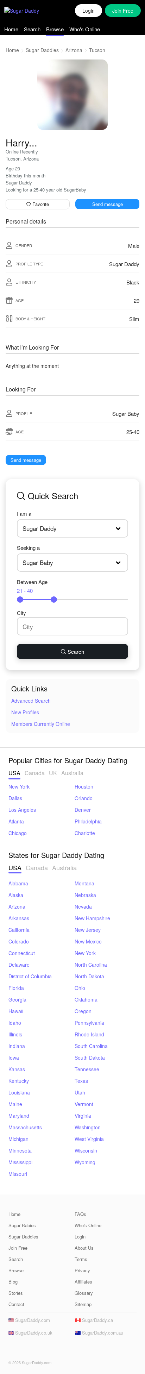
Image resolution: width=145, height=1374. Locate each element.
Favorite (40, 204)
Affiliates (83, 1281)
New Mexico (88, 941)
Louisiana (19, 1092)
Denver (83, 809)
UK (53, 773)
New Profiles (25, 712)
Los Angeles (22, 809)
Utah (80, 1092)
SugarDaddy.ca (97, 1320)
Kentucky (18, 1080)
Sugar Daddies (42, 50)
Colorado (18, 941)
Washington (88, 1127)
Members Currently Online (40, 723)
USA (14, 773)
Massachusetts (25, 1127)
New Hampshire (92, 918)
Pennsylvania (89, 1022)
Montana (84, 883)
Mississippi (20, 1162)
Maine (15, 1104)
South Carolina (91, 1045)
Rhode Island (89, 1034)
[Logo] (28, 10)
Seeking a (28, 547)
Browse (55, 29)
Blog (13, 1281)
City (21, 612)
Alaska (15, 894)
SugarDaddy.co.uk (33, 1332)
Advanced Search (31, 700)
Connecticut (21, 952)
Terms (81, 1259)
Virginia (83, 1115)
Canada (35, 773)
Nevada (83, 906)
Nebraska (85, 894)
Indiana (16, 1045)
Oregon (83, 1011)
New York (19, 786)
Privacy (82, 1270)
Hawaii (15, 1011)
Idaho (14, 1022)
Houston (84, 786)
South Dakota (90, 1057)
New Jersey (88, 929)
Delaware (19, 964)
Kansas (16, 1069)
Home (11, 29)
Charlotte (85, 832)
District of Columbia (30, 976)
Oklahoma (86, 999)
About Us (84, 1247)
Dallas (15, 798)
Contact (16, 1304)
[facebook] (12, 1349)
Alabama (18, 883)
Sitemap (83, 1304)
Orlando (84, 798)
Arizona (73, 50)
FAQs (80, 1214)
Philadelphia (88, 821)
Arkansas (18, 918)
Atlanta (16, 821)
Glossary (84, 1293)
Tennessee (87, 1069)
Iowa (13, 1057)
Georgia (17, 999)
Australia (72, 773)
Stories (15, 1293)
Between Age (32, 586)
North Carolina (91, 964)
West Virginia (89, 1138)
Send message (107, 204)
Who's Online (84, 29)
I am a (24, 513)
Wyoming (85, 1162)
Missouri (17, 1173)
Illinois (15, 1034)
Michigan (18, 1138)
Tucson (97, 50)
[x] (23, 1349)
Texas (81, 1080)
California (19, 929)
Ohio (80, 987)
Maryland (18, 1115)
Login (88, 10)
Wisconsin (86, 1150)
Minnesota (20, 1150)
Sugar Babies (22, 1225)
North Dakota (89, 976)
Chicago (17, 832)
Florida (16, 987)
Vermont (84, 1104)
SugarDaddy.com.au (102, 1332)
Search (32, 29)
